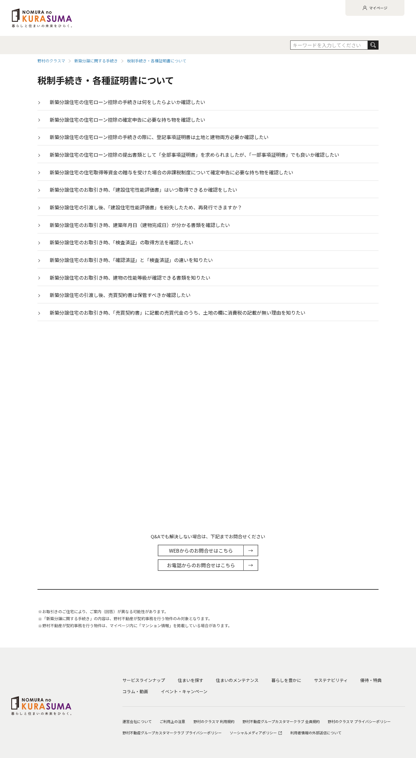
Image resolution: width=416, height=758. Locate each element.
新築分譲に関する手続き (96, 61)
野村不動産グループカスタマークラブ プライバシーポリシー (172, 732)
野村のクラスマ (51, 61)
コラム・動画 (135, 691)
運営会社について (137, 721)
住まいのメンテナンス (237, 680)
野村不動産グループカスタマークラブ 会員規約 (281, 721)
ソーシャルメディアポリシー (254, 732)
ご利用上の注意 (172, 721)
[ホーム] (42, 18)
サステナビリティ (331, 680)
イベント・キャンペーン (184, 691)
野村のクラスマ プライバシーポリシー (359, 721)
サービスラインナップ (143, 680)
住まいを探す (190, 680)
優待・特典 (371, 680)
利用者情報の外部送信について (315, 732)
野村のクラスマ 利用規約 (213, 721)
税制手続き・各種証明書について (156, 61)
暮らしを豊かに (286, 680)
